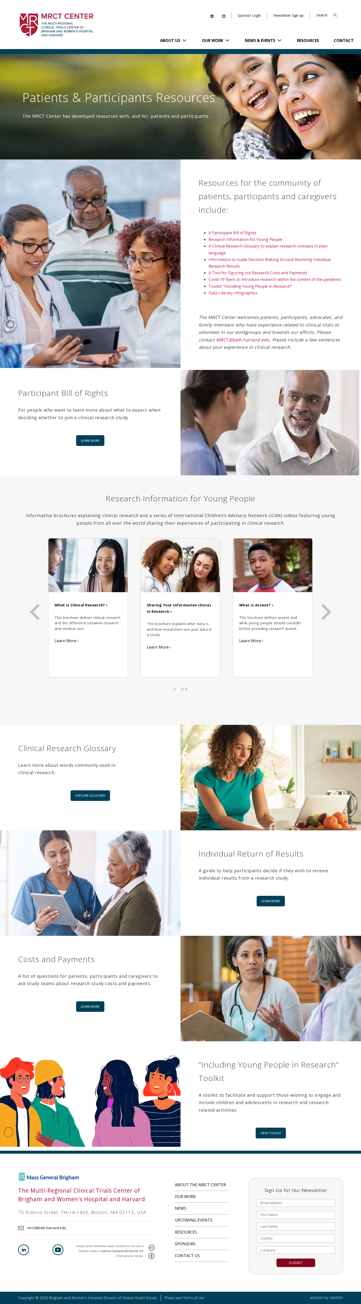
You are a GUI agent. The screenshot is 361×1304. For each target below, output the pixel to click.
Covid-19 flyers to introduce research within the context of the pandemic (274, 279)
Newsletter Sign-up (288, 15)
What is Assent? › (256, 604)
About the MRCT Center (200, 1184)
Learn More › (67, 640)
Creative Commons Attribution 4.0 (122, 1251)
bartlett (336, 1297)
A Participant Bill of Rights (232, 232)
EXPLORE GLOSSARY (90, 795)
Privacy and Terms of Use (184, 1297)
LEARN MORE (90, 440)
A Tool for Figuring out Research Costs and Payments (257, 272)
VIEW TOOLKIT (271, 1133)
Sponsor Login (249, 15)
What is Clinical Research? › (81, 604)
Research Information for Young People (245, 239)
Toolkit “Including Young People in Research (250, 286)
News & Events (260, 40)
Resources (308, 40)
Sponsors (185, 1244)
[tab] (174, 689)
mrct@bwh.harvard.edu (46, 1228)
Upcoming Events (193, 1220)
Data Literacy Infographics (232, 293)
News (180, 1208)
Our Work (212, 40)
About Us (170, 40)
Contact (344, 40)
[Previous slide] (35, 612)
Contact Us (187, 1255)
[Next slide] (325, 612)
